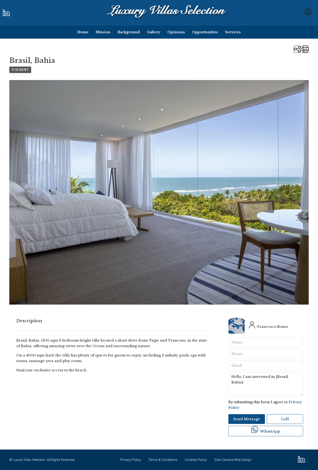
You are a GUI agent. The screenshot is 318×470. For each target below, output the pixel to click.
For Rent (20, 69)
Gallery (153, 32)
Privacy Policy (130, 460)
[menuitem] (308, 13)
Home (82, 32)
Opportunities (205, 32)
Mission (103, 32)
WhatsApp (269, 431)
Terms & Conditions (162, 460)
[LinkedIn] (302, 461)
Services (233, 32)
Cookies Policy (196, 460)
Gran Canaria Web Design (232, 460)
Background (129, 32)
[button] (297, 49)
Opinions (176, 32)
